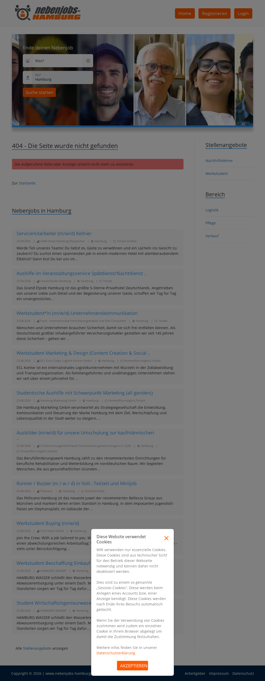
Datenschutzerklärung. (116, 652)
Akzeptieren (134, 666)
